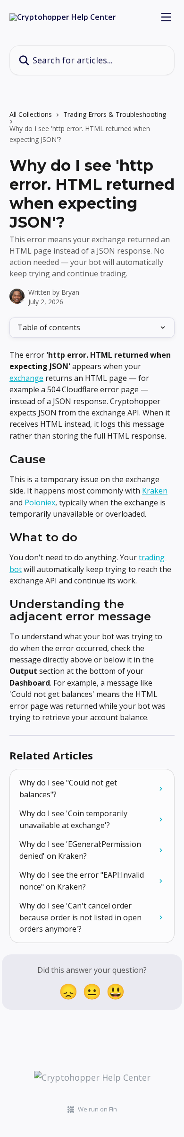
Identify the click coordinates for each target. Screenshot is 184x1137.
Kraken (154, 490)
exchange (26, 378)
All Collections (30, 114)
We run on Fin (97, 1109)
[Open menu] (166, 17)
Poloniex (40, 502)
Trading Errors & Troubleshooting (114, 114)
